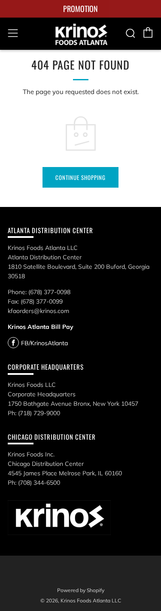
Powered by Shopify (80, 590)
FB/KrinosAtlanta (44, 343)
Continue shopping (80, 177)
